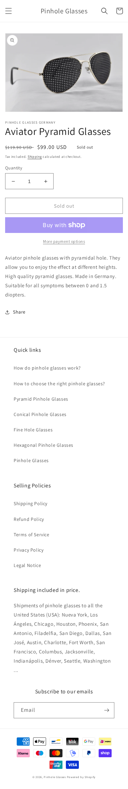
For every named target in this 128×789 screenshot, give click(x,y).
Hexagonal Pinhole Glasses (43, 445)
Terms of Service (31, 534)
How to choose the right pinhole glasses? (59, 383)
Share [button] (19, 312)
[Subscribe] (106, 710)
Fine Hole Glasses (33, 430)
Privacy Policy (28, 550)
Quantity (13, 168)
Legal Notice (27, 565)
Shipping (35, 156)
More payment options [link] (64, 241)
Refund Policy (29, 519)
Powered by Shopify (81, 777)
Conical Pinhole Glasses (40, 414)
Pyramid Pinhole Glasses (41, 399)
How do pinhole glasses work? (47, 368)
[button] (8, 10)
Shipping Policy (30, 503)
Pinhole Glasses (31, 460)
